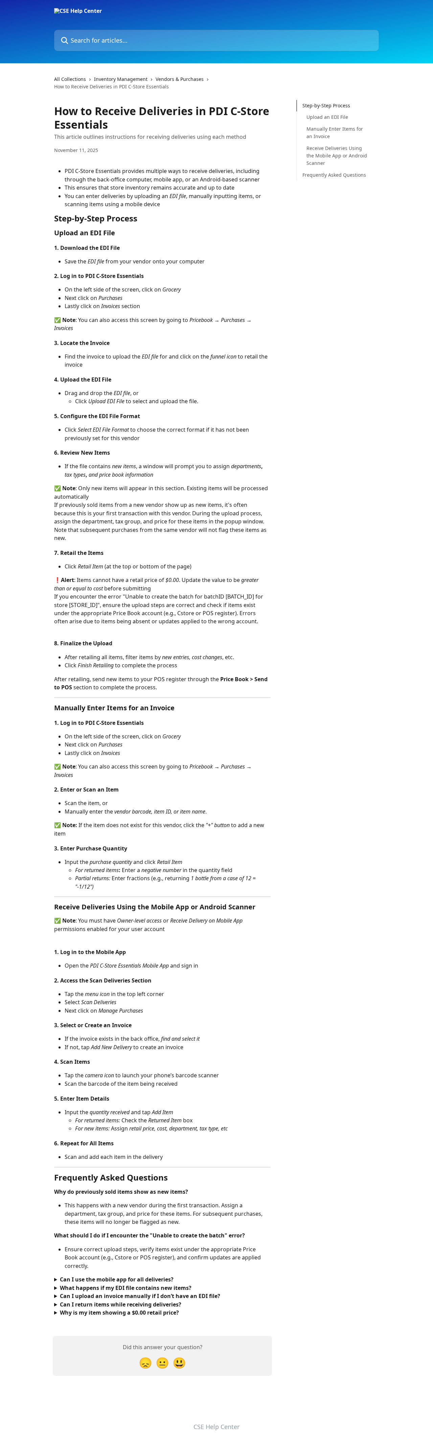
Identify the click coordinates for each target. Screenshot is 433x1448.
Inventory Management (120, 79)
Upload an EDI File (327, 117)
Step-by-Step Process (326, 105)
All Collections (70, 79)
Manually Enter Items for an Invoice (334, 132)
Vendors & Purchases (180, 79)
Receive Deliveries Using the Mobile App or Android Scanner (336, 155)
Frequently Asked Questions (334, 175)
